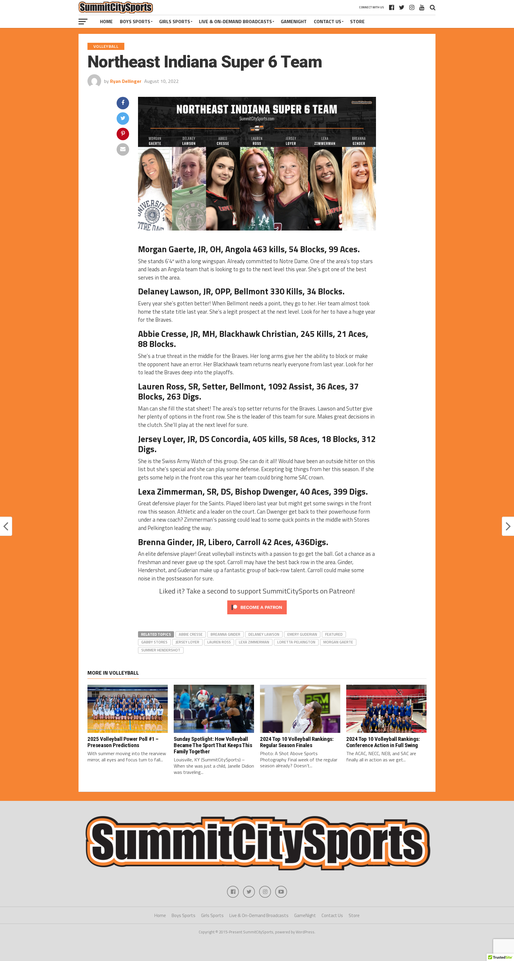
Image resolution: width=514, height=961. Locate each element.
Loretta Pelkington (296, 642)
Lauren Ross (219, 642)
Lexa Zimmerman (254, 642)
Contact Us (327, 21)
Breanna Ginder (225, 634)
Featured (334, 634)
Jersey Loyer (187, 642)
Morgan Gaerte (338, 642)
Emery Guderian (302, 634)
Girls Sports (174, 21)
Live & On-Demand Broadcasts (235, 21)
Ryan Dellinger (125, 81)
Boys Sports (135, 21)
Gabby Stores (154, 642)
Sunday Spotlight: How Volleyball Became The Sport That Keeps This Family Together (213, 745)
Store (357, 21)
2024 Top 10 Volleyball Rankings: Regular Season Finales (297, 742)
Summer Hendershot (160, 650)
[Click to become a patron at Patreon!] (257, 615)
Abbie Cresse (191, 634)
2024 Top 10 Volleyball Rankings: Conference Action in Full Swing (383, 742)
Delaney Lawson (263, 634)
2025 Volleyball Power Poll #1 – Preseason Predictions (123, 742)
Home (106, 21)
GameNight (294, 21)
